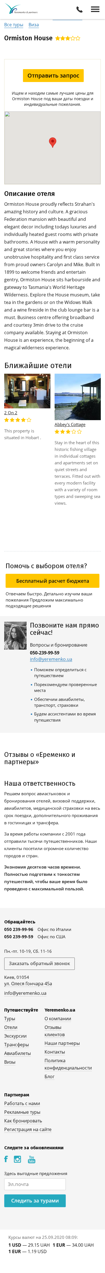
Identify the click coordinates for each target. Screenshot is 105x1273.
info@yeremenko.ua (51, 659)
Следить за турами (35, 1200)
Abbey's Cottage (70, 424)
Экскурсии (15, 1036)
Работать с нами (22, 1103)
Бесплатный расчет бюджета (52, 580)
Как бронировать (23, 1121)
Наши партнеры (62, 1043)
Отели (10, 1027)
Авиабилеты (17, 1053)
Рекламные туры (22, 1112)
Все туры (13, 25)
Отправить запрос (53, 75)
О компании (58, 1018)
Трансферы (16, 1045)
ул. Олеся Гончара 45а (28, 984)
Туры (9, 1018)
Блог (50, 1076)
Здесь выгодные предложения (35, 1173)
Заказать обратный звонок (39, 963)
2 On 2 (10, 412)
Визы (9, 1062)
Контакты (55, 1052)
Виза (34, 25)
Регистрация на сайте (28, 1129)
